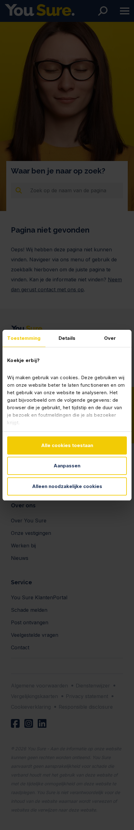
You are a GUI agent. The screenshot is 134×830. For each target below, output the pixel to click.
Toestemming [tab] (24, 338)
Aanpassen (67, 466)
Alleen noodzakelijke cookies (67, 486)
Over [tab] (110, 338)
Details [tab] (67, 338)
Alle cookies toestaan (67, 445)
